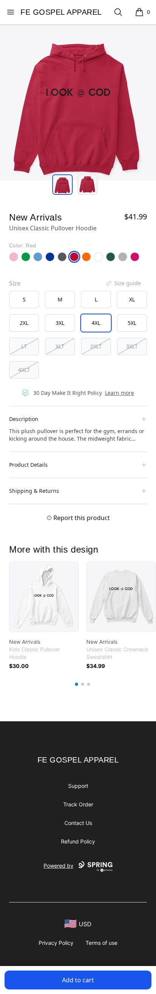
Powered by (58, 865)
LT (24, 346)
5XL (132, 322)
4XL (96, 322)
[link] (43, 597)
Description (23, 418)
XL (132, 299)
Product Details (28, 464)
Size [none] (14, 283)
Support (78, 786)
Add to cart (78, 980)
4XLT (24, 369)
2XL (24, 322)
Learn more (119, 392)
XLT (60, 346)
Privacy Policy (56, 943)
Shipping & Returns (34, 490)
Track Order (78, 804)
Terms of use (101, 943)
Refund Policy (78, 841)
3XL (60, 322)
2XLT (96, 346)
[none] (123, 283)
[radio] (24, 299)
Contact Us (78, 823)
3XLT (132, 346)
